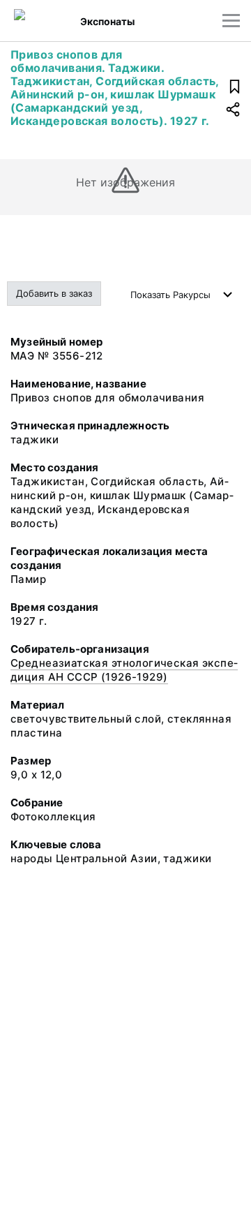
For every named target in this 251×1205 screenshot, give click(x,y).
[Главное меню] (231, 20)
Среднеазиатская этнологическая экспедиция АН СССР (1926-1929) (124, 669)
